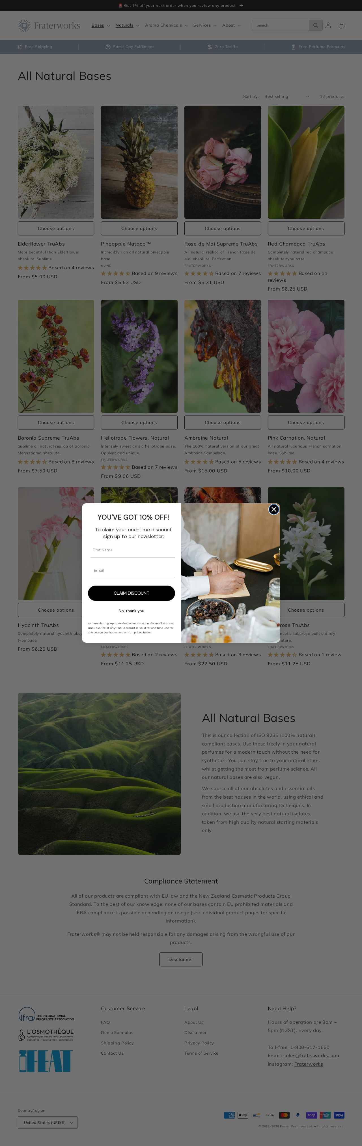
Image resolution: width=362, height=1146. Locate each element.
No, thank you (131, 610)
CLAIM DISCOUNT (131, 593)
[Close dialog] (274, 509)
